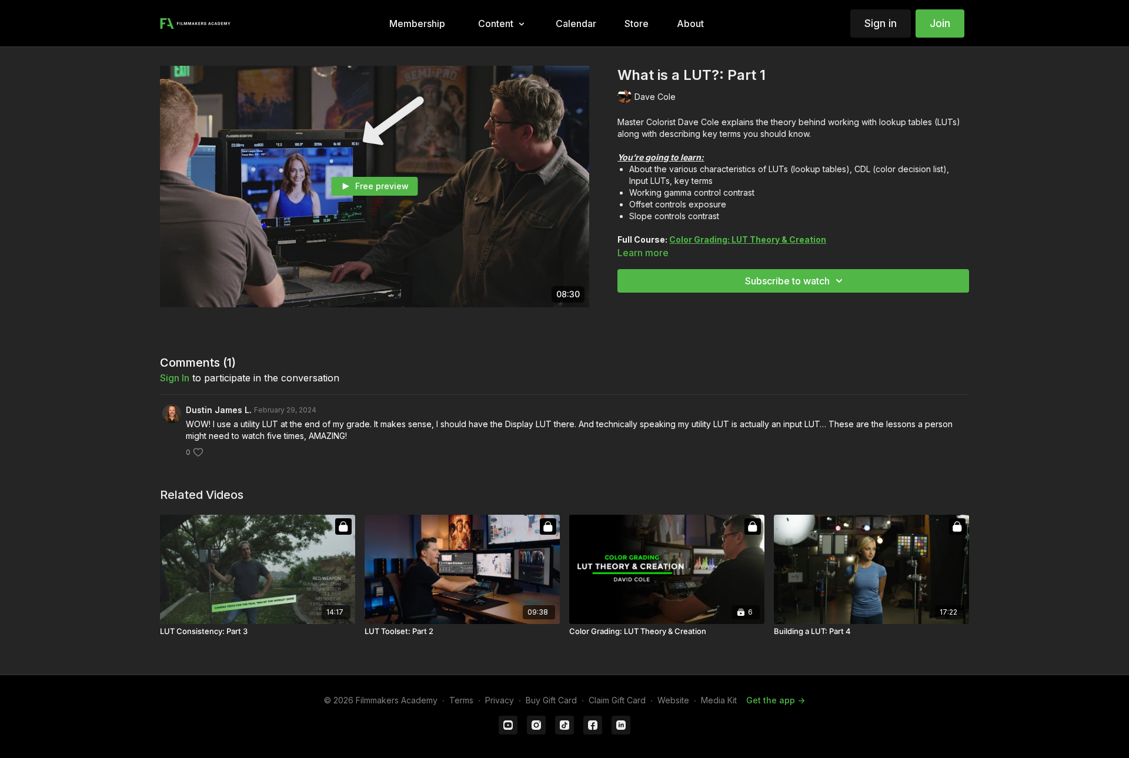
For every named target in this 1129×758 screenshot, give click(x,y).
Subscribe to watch (787, 281)
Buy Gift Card (551, 700)
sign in (174, 378)
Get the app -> (775, 700)
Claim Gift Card (617, 700)
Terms (461, 700)
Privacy (499, 700)
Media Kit (719, 700)
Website (673, 700)
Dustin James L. (219, 410)
